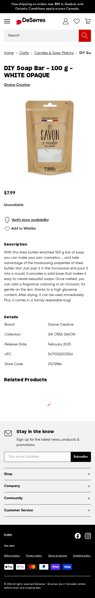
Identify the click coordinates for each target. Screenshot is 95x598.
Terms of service (57, 555)
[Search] (85, 36)
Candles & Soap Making (54, 53)
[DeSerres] (30, 21)
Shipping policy (82, 555)
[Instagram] (88, 536)
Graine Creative (17, 85)
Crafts (24, 53)
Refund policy (12, 555)
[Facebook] (78, 536)
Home (9, 53)
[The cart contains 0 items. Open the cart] (88, 21)
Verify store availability (30, 220)
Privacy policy (34, 555)
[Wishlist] (77, 21)
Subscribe (81, 456)
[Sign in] (66, 21)
